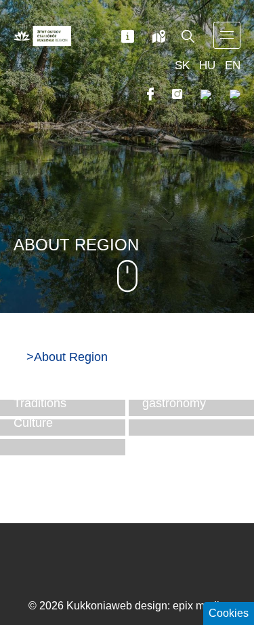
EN (232, 65)
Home (18, 356)
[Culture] (62, 447)
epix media (199, 605)
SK (182, 65)
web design (139, 605)
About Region (71, 357)
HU (207, 65)
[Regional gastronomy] (191, 427)
